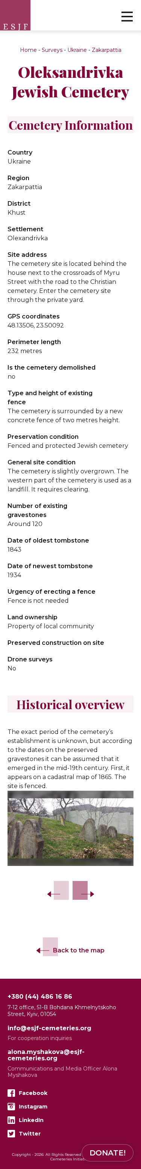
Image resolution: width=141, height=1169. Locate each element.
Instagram (33, 1106)
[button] (127, 16)
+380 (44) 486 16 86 (40, 997)
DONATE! (107, 1152)
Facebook (33, 1093)
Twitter (30, 1133)
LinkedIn (31, 1120)
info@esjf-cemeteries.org (49, 1028)
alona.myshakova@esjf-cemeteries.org (46, 1055)
